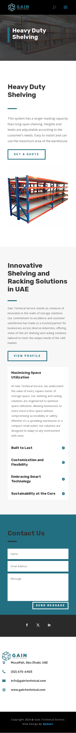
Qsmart (48, 724)
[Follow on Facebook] (27, 625)
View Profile (27, 356)
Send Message (50, 605)
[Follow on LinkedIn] (49, 625)
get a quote (26, 154)
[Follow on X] (38, 625)
